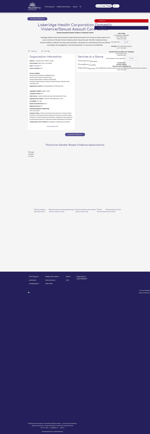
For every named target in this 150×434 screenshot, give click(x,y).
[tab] (121, 28)
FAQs (67, 280)
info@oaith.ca (54, 427)
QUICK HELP (102, 27)
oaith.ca (62, 427)
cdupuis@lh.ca (37, 65)
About (75, 7)
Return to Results (37, 18)
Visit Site (126, 42)
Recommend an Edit (52, 126)
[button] (80, 7)
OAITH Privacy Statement (70, 423)
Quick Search (32, 280)
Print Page (47, 51)
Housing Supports (34, 283)
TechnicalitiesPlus (58, 431)
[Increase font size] (108, 6)
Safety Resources (50, 280)
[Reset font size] (103, 6)
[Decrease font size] (98, 6)
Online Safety (49, 283)
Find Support (50, 7)
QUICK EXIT (102, 21)
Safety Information (64, 7)
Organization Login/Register (81, 277)
